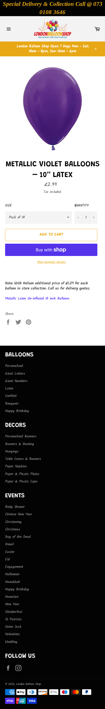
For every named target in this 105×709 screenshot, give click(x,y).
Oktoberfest (13, 612)
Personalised (14, 366)
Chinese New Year (18, 514)
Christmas (12, 529)
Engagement (14, 567)
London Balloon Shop (28, 684)
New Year (12, 604)
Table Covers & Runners (23, 459)
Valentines (12, 634)
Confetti (11, 396)
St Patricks (13, 619)
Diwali (9, 544)
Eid (7, 559)
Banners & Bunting (19, 444)
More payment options (51, 262)
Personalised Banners (20, 436)
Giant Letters (15, 373)
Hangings (12, 451)
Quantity (81, 206)
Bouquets (12, 403)
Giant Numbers (16, 381)
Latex (9, 388)
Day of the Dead (18, 537)
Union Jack (13, 627)
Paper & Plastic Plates (22, 474)
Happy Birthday (17, 411)
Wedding (11, 642)
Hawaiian (11, 597)
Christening (13, 522)
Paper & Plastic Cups (21, 481)
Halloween (12, 574)
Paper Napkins (16, 466)
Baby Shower (15, 507)
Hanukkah (12, 582)
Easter (10, 552)
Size (8, 206)
